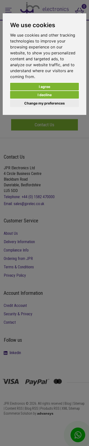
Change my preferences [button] (44, 103)
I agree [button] (44, 87)
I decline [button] (45, 95)
